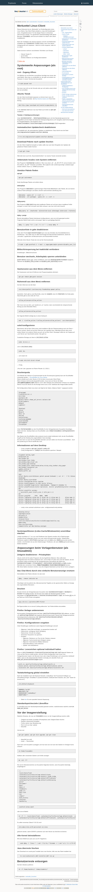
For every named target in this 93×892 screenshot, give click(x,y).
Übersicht (76, 14)
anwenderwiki (33, 21)
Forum (24, 3)
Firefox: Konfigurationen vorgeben (68, 96)
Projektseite (12, 3)
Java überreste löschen (68, 110)
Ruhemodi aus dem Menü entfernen (68, 69)
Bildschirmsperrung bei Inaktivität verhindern (68, 59)
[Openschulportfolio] (35, 888)
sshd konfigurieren (66, 71)
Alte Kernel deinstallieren (68, 109)
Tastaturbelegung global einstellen (68, 102)
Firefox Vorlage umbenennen (69, 94)
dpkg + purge (66, 54)
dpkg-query (66, 52)
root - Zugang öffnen (67, 32)
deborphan (66, 50)
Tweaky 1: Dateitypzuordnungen (68, 36)
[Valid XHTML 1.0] (57, 888)
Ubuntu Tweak (65, 34)
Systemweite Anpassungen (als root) (68, 30)
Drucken (64, 92)
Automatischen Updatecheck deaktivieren (69, 39)
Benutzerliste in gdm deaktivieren (67, 56)
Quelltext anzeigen (59, 18)
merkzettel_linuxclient (49, 21)
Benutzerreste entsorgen (67, 112)
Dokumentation (38, 3)
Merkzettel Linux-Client (66, 28)
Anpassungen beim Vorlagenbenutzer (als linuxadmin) (66, 83)
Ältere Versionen (71, 18)
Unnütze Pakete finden (67, 47)
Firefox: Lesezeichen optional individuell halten (68, 99)
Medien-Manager (68, 14)
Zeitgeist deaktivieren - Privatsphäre (67, 86)
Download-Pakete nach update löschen (68, 42)
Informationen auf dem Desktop (67, 75)
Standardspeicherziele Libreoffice (67, 105)
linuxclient (40, 21)
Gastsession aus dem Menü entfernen (69, 66)
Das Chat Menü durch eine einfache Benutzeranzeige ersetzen (68, 90)
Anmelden (86, 3)
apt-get (65, 49)
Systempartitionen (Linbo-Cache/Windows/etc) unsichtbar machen (68, 79)
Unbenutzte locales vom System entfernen (68, 45)
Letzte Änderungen (58, 14)
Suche (76, 11)
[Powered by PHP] (50, 888)
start (28, 21)
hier (26, 699)
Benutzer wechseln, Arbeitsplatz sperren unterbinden (67, 62)
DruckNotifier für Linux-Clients (38, 377)
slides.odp (22, 61)
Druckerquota (65, 73)
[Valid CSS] (65, 888)
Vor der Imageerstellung (67, 107)
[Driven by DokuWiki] (42, 888)
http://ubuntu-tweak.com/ (42, 99)
